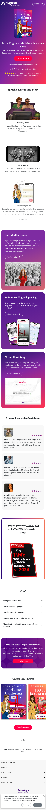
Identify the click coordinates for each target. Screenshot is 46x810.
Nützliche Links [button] (7, 782)
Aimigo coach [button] (6, 772)
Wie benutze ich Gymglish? (14, 612)
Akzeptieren (37, 805)
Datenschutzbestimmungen (28, 800)
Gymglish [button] (4, 767)
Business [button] (4, 777)
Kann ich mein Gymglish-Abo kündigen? (19, 618)
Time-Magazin (32, 525)
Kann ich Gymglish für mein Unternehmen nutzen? (20, 625)
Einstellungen (27, 805)
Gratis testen (23, 58)
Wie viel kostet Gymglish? (13, 606)
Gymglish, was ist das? (12, 600)
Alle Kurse (23, 219)
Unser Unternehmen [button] (8, 762)
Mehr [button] (23, 740)
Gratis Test (38, 4)
